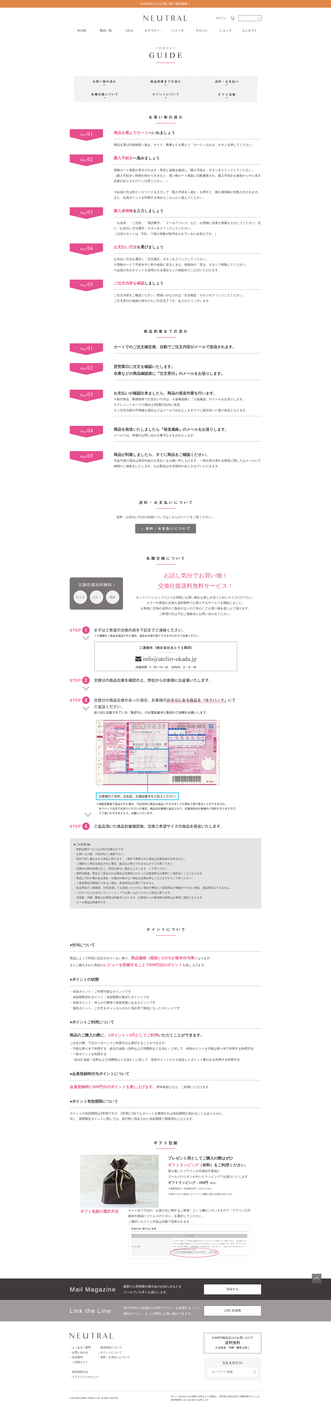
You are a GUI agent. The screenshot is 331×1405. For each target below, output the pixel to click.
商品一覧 (106, 30)
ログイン (220, 18)
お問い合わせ (80, 1352)
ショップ (225, 30)
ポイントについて (111, 1352)
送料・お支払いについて (115, 1357)
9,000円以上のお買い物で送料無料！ (165, 3)
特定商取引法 (80, 1371)
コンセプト (249, 30)
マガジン (201, 30)
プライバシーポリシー (85, 1376)
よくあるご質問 (81, 1347)
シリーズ (177, 30)
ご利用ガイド (80, 1362)
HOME (81, 30)
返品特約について (111, 1347)
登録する (232, 1289)
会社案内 (77, 1357)
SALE (130, 30)
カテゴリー (152, 30)
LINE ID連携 (232, 1310)
